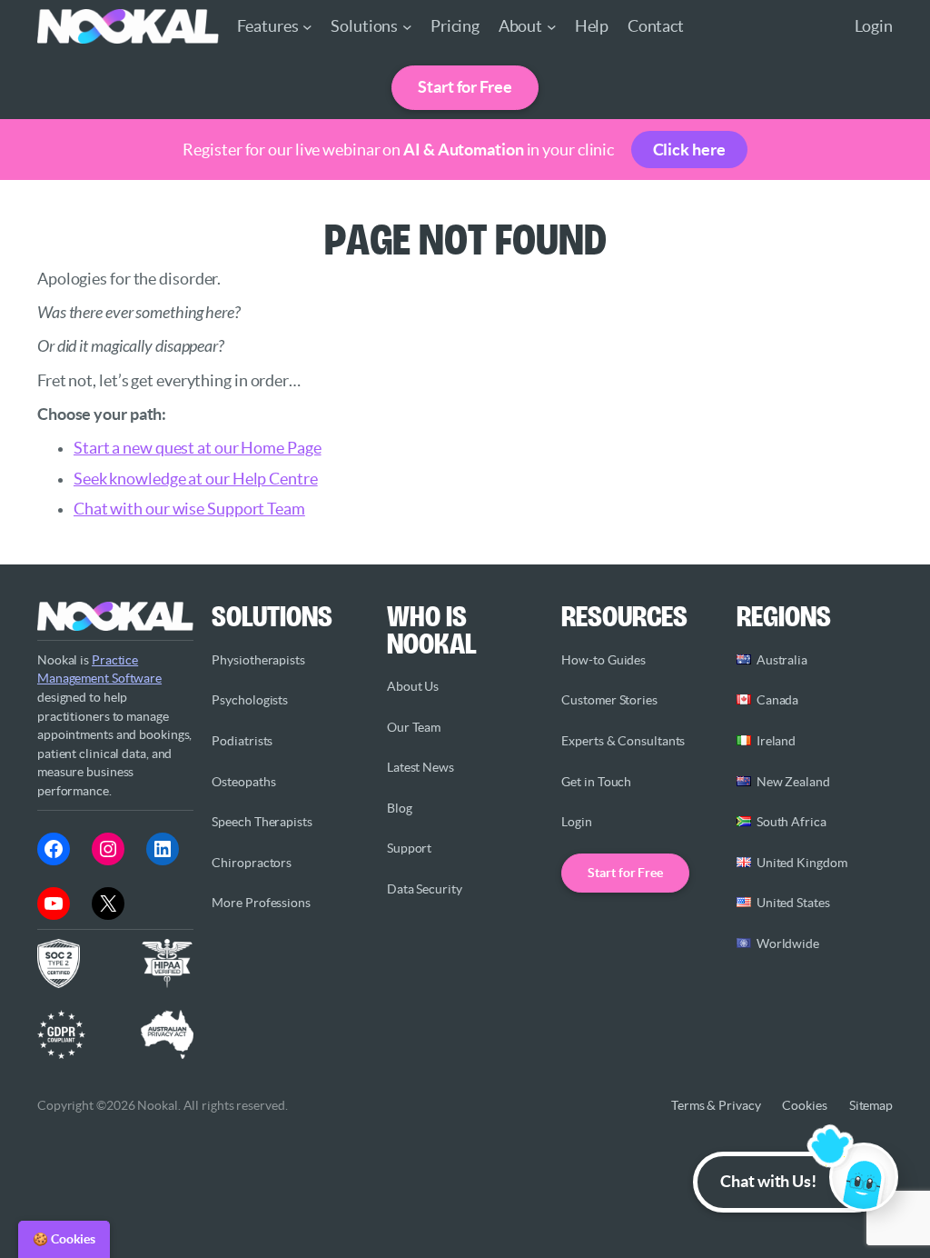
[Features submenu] (307, 27)
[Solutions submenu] (407, 27)
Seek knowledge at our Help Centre (196, 479)
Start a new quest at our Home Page (198, 448)
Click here (689, 149)
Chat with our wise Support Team (189, 509)
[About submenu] (552, 27)
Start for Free (465, 86)
